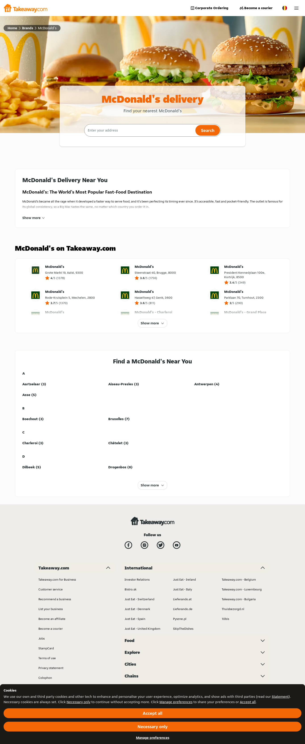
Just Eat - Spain (135, 619)
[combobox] (139, 130)
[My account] (296, 8)
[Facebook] (128, 545)
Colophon (45, 678)
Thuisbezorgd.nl (233, 609)
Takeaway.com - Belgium (239, 579)
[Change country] (285, 8)
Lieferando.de (182, 609)
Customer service (50, 589)
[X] (160, 545)
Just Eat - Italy (182, 589)
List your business (50, 609)
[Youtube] (176, 545)
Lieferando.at (182, 599)
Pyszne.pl (179, 619)
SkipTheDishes (183, 629)
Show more (31, 217)
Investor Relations (137, 579)
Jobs (41, 638)
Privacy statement (50, 668)
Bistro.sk (130, 589)
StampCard (46, 648)
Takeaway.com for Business (57, 579)
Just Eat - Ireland (184, 579)
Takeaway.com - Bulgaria (239, 599)
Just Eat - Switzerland (139, 599)
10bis (225, 619)
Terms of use (47, 658)
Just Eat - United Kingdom (142, 629)
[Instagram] (144, 545)
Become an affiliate (51, 619)
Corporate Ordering (211, 8)
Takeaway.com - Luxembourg (242, 589)
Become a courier (258, 8)
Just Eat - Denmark (137, 609)
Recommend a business (54, 599)
